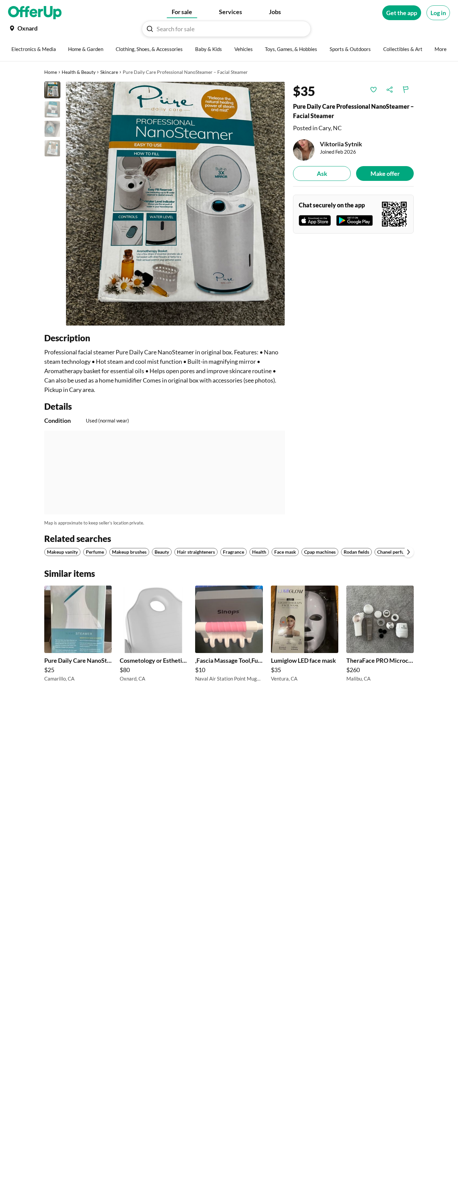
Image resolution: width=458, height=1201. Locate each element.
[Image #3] (52, 128)
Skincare (109, 72)
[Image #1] (52, 90)
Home (50, 72)
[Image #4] (52, 148)
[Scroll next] (408, 552)
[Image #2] (52, 109)
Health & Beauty (79, 72)
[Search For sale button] (150, 29)
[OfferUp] (35, 12)
